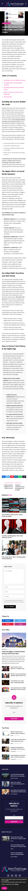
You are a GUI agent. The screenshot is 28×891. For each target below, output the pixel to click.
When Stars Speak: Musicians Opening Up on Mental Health (17, 784)
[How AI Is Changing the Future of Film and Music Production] (5, 854)
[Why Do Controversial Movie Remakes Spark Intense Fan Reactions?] (5, 675)
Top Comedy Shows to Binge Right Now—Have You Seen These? (18, 689)
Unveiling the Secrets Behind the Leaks (14, 80)
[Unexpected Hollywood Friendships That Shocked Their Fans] (5, 749)
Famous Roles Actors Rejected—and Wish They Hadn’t (17, 668)
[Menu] (2, 4)
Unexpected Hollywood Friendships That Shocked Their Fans (17, 749)
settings (16, 884)
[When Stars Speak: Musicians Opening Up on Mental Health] (5, 783)
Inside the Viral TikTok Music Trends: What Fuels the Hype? (18, 741)
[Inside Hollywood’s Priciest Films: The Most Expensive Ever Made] (5, 757)
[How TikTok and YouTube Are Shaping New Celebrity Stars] (5, 791)
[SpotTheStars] (15, 3)
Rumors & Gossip (6, 23)
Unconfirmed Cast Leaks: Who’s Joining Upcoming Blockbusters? (17, 682)
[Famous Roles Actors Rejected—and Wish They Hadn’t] (5, 668)
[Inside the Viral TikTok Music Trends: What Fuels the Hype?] (5, 741)
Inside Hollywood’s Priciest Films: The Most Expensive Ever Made (18, 757)
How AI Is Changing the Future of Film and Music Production (17, 854)
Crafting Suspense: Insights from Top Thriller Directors (8, 486)
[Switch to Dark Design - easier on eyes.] (26, 3)
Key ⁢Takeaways (8, 97)
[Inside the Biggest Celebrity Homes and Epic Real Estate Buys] (14, 640)
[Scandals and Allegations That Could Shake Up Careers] (14, 526)
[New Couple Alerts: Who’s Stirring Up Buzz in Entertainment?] (14, 547)
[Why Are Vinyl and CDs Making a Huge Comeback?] (5, 733)
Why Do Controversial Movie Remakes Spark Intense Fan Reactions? (18, 675)
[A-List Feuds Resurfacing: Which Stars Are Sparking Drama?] (5, 776)
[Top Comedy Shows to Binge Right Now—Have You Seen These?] (5, 689)
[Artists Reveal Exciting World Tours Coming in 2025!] (5, 838)
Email (14, 712)
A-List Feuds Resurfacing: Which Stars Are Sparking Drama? (17, 776)
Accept (4, 888)
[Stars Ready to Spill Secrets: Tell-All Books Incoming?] (14, 505)
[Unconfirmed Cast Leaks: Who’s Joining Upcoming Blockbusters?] (5, 682)
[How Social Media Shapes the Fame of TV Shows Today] (5, 846)
